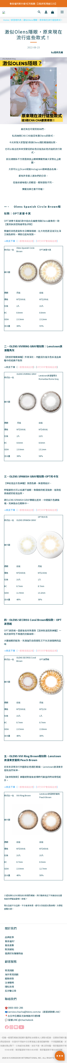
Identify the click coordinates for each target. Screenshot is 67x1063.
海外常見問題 (12, 974)
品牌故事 (9, 937)
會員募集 (9, 945)
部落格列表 (16, 19)
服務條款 (9, 978)
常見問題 (9, 970)
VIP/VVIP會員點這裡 (47, 241)
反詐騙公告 (10, 990)
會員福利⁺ (10, 941)
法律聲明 (9, 982)
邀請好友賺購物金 (14, 953)
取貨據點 (9, 949)
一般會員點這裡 (25, 241)
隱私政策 (9, 986)
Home (6, 19)
